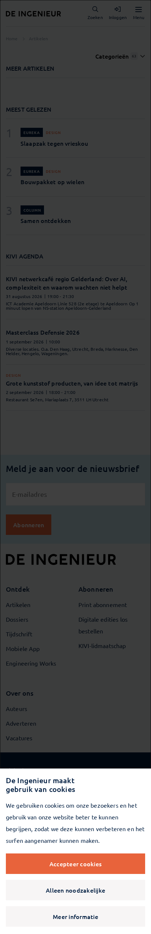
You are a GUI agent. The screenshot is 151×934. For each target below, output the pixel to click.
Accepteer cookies (75, 864)
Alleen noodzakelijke (75, 890)
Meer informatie (75, 916)
